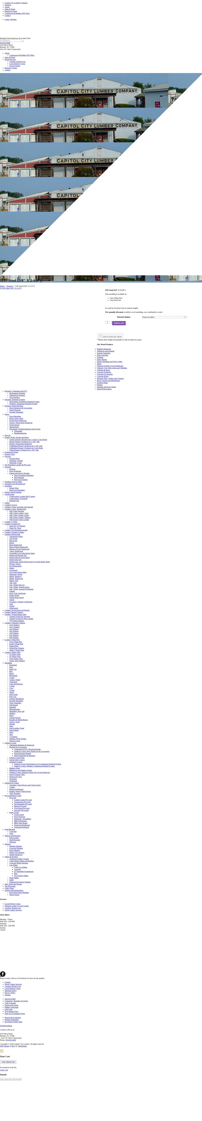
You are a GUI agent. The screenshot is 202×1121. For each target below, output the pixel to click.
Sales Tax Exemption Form (15, 1014)
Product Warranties (12, 1020)
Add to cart (119, 323)
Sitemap (8, 995)
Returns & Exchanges (13, 1018)
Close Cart (4, 1070)
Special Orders (14, 66)
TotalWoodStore (6, 1026)
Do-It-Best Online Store (13, 1022)
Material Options (123, 317)
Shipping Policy (10, 991)
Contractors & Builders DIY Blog (17, 13)
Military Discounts (11, 1007)
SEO (13, 1046)
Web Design (4, 1046)
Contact (7, 16)
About (7, 7)
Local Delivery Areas (17, 64)
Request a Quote (11, 11)
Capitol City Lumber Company (16, 3)
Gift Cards (8, 1009)
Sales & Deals (10, 9)
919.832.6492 (5, 43)
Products (8, 5)
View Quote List (8, 1062)
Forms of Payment (11, 1005)
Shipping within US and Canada (17, 906)
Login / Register (11, 19)
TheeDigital (22, 1046)
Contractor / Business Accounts (16, 1001)
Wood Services (10, 60)
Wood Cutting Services (13, 910)
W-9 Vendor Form (11, 1011)
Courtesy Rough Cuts (17, 62)
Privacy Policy (10, 993)
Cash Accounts (10, 1003)
